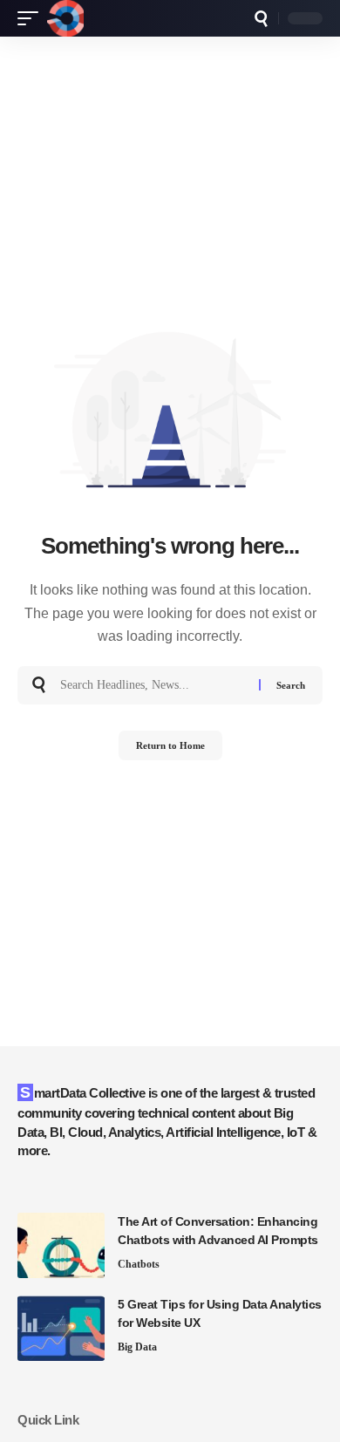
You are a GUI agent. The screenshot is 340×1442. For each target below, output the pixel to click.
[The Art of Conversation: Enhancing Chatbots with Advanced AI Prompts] (61, 1245)
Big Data (137, 1347)
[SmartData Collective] (65, 18)
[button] (32, 18)
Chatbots (139, 1264)
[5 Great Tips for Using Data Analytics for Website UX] (61, 1328)
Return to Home (170, 745)
